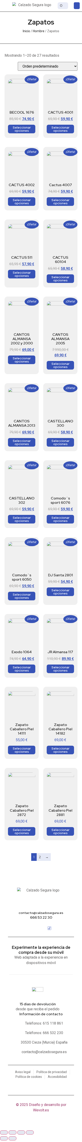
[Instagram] (41, 928)
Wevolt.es (41, 1110)
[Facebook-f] (32, 928)
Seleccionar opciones (22, 129)
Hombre (38, 31)
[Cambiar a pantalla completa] (12, 1132)
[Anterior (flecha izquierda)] (4, 1138)
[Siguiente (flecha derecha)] (12, 1138)
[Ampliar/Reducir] (4, 1132)
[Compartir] (21, 1132)
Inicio (26, 31)
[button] (5, 5)
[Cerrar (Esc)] (30, 1132)
